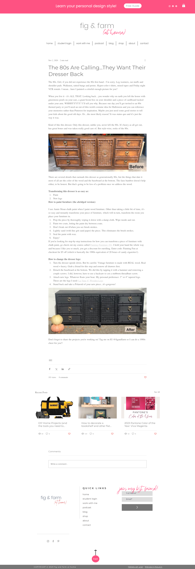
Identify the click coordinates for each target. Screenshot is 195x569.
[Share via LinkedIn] (62, 369)
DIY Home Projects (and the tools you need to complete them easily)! (52, 424)
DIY (50, 360)
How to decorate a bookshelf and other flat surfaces (95, 424)
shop (85, 516)
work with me (90, 503)
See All (157, 392)
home (86, 494)
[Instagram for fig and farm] (169, 6)
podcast (87, 507)
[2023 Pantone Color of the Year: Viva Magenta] (140, 407)
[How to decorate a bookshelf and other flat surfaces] (97, 407)
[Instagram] (48, 541)
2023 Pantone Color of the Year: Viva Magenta (139, 424)
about (86, 520)
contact (87, 525)
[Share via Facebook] (49, 369)
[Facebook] (53, 541)
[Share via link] (69, 369)
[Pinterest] (58, 541)
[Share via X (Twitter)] (56, 369)
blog (85, 512)
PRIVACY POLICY (153, 567)
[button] (183, 5)
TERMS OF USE (135, 567)
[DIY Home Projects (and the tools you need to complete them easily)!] (54, 407)
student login (90, 499)
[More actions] (145, 60)
